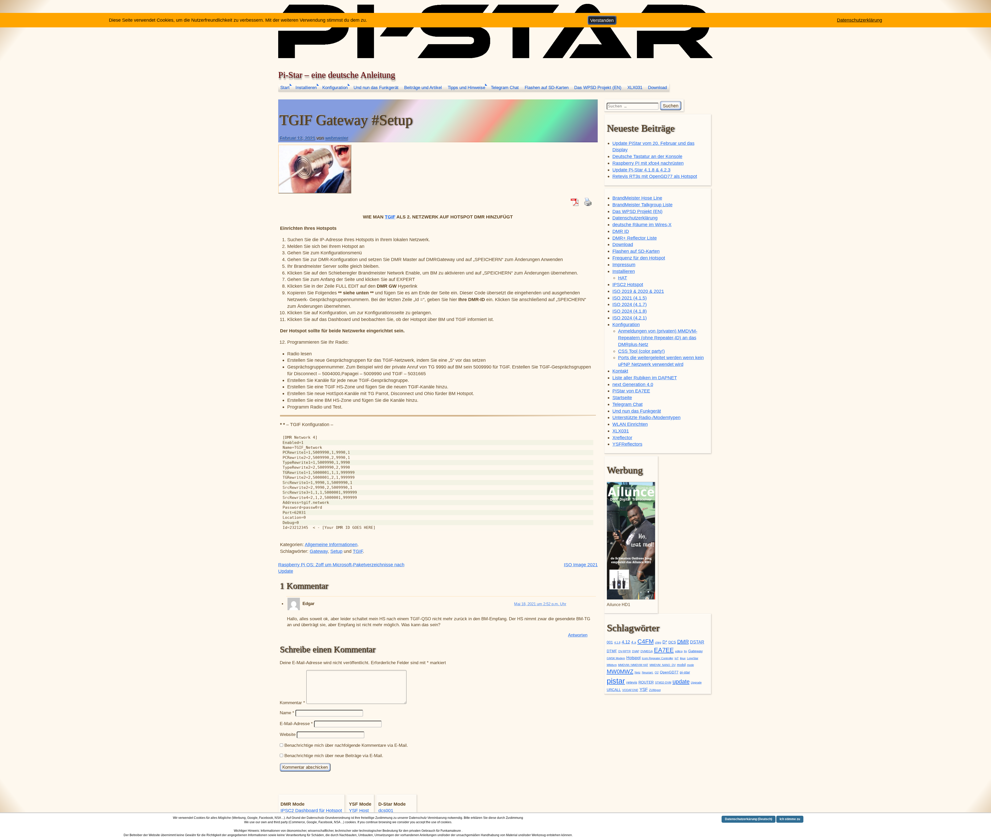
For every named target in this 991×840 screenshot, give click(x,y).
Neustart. (647, 672)
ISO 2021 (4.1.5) (629, 298)
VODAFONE (630, 690)
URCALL (614, 690)
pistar (616, 681)
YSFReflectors (627, 444)
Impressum (623, 264)
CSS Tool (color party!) (641, 351)
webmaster (336, 137)
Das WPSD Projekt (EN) (597, 87)
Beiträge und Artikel (423, 87)
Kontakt (620, 371)
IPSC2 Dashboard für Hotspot (311, 810)
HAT (622, 277)
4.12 (626, 642)
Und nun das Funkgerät (376, 87)
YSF (644, 689)
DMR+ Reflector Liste (634, 238)
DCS (672, 642)
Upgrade (696, 682)
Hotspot (633, 658)
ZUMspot (655, 690)
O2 (657, 672)
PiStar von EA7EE (631, 391)
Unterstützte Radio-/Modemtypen (646, 417)
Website (287, 734)
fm (685, 651)
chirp (658, 642)
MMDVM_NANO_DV (663, 664)
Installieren (306, 87)
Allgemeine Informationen (331, 544)
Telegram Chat (505, 87)
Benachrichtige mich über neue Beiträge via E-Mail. (333, 755)
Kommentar (292, 702)
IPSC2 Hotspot (627, 284)
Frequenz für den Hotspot (638, 258)
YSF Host (359, 810)
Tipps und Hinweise (466, 87)
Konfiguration (335, 87)
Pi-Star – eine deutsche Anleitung (336, 75)
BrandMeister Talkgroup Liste (642, 204)
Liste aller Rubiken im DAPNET (644, 377)
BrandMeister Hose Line (637, 198)
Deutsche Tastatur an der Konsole (647, 156)
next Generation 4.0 (632, 384)
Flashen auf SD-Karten (547, 87)
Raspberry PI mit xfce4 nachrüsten (648, 163)
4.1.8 (617, 642)
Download (657, 87)
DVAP (635, 651)
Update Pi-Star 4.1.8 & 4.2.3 (641, 169)
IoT (677, 658)
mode (690, 664)
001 (610, 642)
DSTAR (697, 642)
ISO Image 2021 (581, 564)
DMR (683, 642)
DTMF (612, 651)
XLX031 (634, 87)
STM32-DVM (663, 682)
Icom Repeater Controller (657, 658)
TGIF (390, 216)
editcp (679, 651)
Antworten (577, 635)
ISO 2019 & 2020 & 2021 (638, 291)
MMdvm (612, 664)
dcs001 (385, 810)
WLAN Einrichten (630, 424)
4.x (633, 642)
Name (287, 712)
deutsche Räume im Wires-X (642, 224)
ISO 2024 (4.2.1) (629, 317)
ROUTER (646, 682)
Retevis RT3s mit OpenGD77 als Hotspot (654, 176)
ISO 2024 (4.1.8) (629, 311)
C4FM (645, 641)
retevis (631, 682)
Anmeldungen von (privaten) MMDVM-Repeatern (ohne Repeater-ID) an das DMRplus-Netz (657, 337)
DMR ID (620, 231)
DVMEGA (647, 651)
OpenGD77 (669, 672)
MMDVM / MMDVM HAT (633, 664)
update (681, 681)
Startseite (622, 397)
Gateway (319, 551)
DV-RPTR (624, 651)
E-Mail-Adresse (296, 723)
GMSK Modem (616, 658)
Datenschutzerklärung (635, 218)
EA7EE (664, 650)
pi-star (685, 672)
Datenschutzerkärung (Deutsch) (748, 819)
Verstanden (602, 20)
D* (664, 642)
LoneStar (692, 658)
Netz (638, 672)
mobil (681, 665)
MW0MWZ (620, 671)
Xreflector (622, 437)
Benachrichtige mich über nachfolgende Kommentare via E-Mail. (346, 745)
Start (285, 87)
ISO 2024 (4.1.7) (629, 304)
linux (683, 658)
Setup (336, 551)
